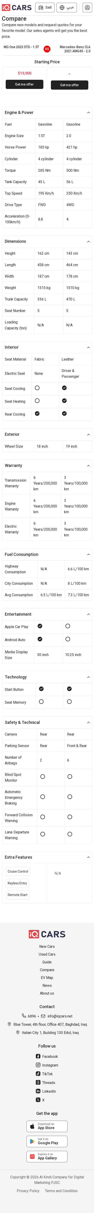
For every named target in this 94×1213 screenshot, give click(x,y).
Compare (47, 970)
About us (47, 993)
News (47, 985)
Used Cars (47, 954)
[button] (87, 7)
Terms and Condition (61, 1191)
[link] (47, 1126)
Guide (47, 962)
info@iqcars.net (59, 1016)
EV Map (47, 978)
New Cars (47, 946)
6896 (32, 1016)
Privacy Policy (28, 1191)
